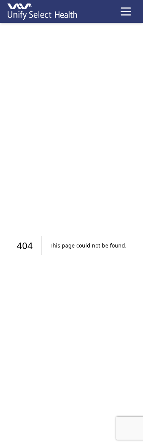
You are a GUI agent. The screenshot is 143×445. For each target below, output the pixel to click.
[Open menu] (126, 11)
